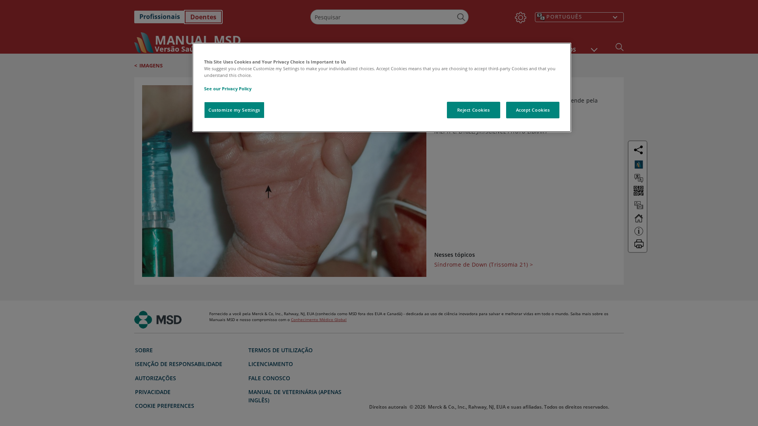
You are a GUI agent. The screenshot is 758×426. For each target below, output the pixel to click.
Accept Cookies (533, 110)
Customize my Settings (234, 110)
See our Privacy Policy (227, 89)
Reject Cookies (473, 110)
